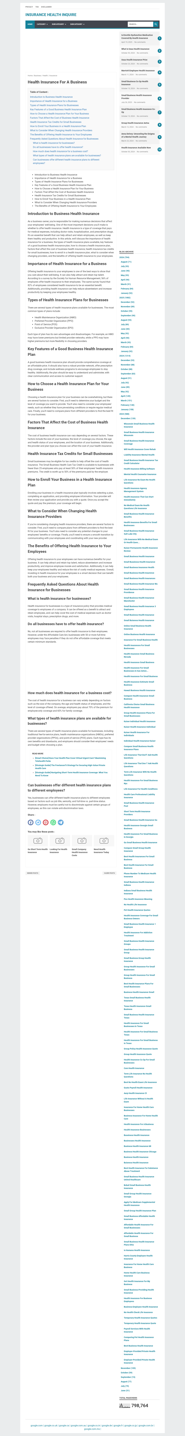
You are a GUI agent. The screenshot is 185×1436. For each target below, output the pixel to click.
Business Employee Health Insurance (141, 1307)
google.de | (107, 1425)
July (125, 266)
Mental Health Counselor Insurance (140, 474)
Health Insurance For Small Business (141, 676)
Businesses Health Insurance (137, 1141)
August (126, 262)
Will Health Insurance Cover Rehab (140, 449)
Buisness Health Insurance (136, 1162)
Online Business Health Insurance (139, 634)
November (128, 306)
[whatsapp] (53, 822)
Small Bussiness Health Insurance (139, 562)
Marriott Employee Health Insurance (138, 70)
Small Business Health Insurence (139, 573)
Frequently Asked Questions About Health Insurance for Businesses (64, 138)
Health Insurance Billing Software (139, 469)
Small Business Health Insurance (139, 615)
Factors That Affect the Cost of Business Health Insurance (59, 117)
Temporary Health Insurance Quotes (140, 1318)
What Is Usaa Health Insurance (135, 49)
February (127, 289)
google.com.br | (146, 1425)
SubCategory (58, 24)
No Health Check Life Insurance (138, 1312)
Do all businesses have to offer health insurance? (58, 147)
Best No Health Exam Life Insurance (140, 1082)
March (126, 284)
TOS (37, 7)
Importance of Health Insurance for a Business (53, 101)
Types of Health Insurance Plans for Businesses (54, 105)
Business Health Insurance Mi (137, 1146)
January (127, 293)
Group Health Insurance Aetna (135, 123)
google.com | (37, 1425)
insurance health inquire (50, 15)
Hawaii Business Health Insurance (139, 690)
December (127, 302)
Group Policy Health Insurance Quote (141, 1049)
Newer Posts (32, 873)
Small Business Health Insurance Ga (140, 820)
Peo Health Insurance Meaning (138, 899)
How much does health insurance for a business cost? (60, 151)
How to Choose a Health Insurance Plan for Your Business (59, 113)
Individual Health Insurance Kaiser (140, 741)
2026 (124, 257)
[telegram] (61, 822)
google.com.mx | (92, 1429)
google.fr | (118, 1425)
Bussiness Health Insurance (136, 1135)
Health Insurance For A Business (139, 1124)
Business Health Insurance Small (139, 992)
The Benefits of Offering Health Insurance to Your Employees (61, 134)
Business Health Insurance (136, 1157)
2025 (125, 297)
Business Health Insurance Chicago (140, 1152)
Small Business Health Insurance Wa (141, 584)
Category (41, 24)
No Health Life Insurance (135, 904)
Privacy (29, 7)
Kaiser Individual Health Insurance (140, 721)
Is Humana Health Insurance (137, 1250)
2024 (125, 356)
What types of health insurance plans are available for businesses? (67, 155)
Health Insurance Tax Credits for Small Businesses (55, 122)
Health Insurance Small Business (139, 662)
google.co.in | (94, 1425)
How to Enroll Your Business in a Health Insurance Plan (58, 126)
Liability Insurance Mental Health (139, 455)
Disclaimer (46, 7)
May (125, 275)
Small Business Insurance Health (139, 567)
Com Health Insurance (134, 1068)
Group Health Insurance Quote (138, 1054)
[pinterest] (46, 822)
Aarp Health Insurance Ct (135, 1093)
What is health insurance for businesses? (54, 143)
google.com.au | (78, 1425)
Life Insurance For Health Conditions (141, 789)
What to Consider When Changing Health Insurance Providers (61, 130)
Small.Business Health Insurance (139, 556)
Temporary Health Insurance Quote (140, 1323)
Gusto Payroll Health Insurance (138, 1088)
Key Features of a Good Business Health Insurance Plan (58, 109)
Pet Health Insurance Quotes (137, 910)
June (125, 271)
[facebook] (31, 822)
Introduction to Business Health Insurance (51, 97)
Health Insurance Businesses (137, 1130)
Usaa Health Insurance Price (134, 60)
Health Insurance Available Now (136, 148)
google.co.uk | (51, 1425)
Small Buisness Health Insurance (139, 620)
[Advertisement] (70, 52)
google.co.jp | (131, 1425)
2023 (124, 414)
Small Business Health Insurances (139, 578)
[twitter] (38, 822)
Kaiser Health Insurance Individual (140, 727)
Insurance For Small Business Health (141, 640)
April (125, 280)
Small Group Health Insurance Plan (140, 1211)
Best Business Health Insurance (138, 1346)
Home (30, 24)
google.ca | (64, 1425)
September (128, 315)
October (126, 311)
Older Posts (109, 873)
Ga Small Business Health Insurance (140, 842)
